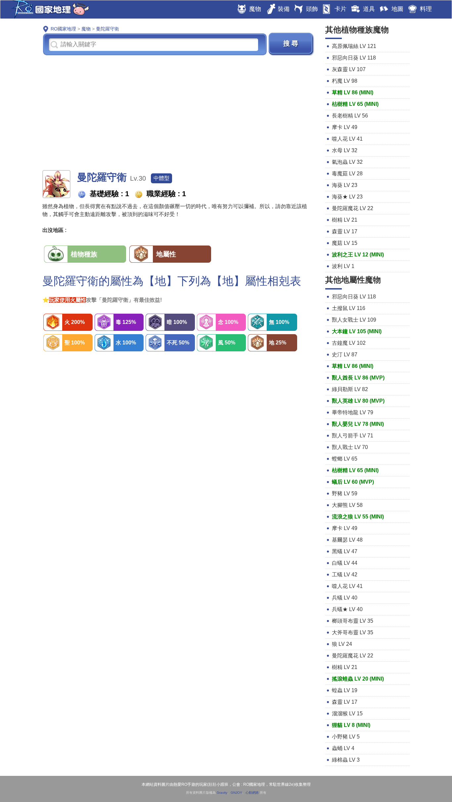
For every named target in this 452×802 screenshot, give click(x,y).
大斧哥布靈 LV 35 (352, 632)
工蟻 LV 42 (344, 574)
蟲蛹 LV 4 (343, 748)
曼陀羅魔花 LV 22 (352, 208)
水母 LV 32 (344, 150)
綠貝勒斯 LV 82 (350, 389)
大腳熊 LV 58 (347, 505)
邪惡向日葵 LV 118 (354, 58)
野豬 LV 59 (344, 493)
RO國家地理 (48, 9)
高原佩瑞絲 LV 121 (354, 46)
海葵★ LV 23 (347, 197)
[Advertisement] (178, 112)
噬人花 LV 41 (347, 139)
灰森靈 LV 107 (349, 69)
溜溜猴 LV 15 (347, 713)
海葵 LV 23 (344, 185)
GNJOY (236, 792)
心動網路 (252, 792)
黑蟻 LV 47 (344, 551)
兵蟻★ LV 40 (347, 609)
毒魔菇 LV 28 (347, 173)
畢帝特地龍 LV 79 (352, 412)
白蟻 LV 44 (344, 563)
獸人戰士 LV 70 (350, 447)
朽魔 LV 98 (344, 81)
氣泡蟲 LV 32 (347, 162)
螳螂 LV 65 (344, 459)
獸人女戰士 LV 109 (354, 320)
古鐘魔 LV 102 (349, 343)
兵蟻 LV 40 (344, 598)
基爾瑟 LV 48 (347, 540)
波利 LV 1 (343, 266)
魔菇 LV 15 (344, 243)
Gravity (222, 792)
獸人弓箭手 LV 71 (352, 435)
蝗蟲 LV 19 (344, 690)
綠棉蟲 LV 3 (346, 760)
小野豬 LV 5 (346, 736)
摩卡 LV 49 (344, 127)
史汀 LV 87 (344, 354)
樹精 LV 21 (344, 220)
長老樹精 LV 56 (350, 115)
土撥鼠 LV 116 (348, 308)
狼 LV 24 (342, 644)
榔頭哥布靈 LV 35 (352, 621)
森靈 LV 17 (344, 231)
